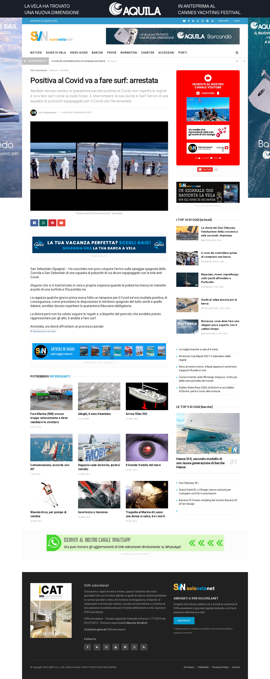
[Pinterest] (207, 21)
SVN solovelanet (38, 70)
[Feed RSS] (213, 21)
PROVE (111, 52)
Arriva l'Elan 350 (136, 414)
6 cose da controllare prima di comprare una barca (78, 61)
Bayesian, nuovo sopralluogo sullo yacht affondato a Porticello (219, 278)
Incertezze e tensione (93, 512)
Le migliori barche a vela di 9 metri (198, 349)
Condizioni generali (95, 629)
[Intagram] (202, 21)
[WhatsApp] (198, 21)
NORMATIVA (128, 52)
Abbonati (184, 620)
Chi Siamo (189, 667)
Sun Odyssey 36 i (189, 482)
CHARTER (147, 52)
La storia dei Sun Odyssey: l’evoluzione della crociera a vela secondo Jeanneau (219, 231)
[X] (193, 21)
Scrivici (236, 667)
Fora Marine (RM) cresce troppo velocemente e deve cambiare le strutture (49, 418)
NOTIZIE (36, 52)
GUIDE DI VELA (56, 52)
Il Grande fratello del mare (143, 465)
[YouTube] (184, 21)
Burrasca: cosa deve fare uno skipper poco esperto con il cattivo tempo (220, 325)
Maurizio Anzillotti (136, 622)
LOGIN (236, 21)
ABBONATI (223, 21)
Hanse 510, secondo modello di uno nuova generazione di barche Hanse (200, 463)
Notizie (53, 70)
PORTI (182, 52)
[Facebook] (189, 21)
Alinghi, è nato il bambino (94, 414)
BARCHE (97, 52)
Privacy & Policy (220, 667)
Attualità (64, 70)
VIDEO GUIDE (79, 52)
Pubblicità (203, 667)
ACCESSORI (166, 52)
